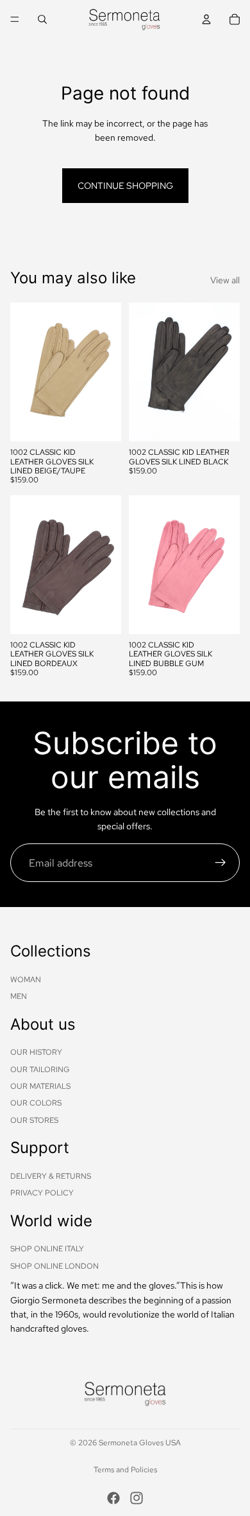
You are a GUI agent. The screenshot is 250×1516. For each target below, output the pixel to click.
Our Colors (36, 1103)
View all (225, 280)
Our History (36, 1052)
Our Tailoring (40, 1069)
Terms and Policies (125, 1470)
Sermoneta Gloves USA (140, 1443)
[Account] (206, 19)
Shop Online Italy (47, 1249)
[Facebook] (113, 1498)
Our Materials (40, 1086)
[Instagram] (136, 1498)
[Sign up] (220, 862)
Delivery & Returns (50, 1176)
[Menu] (14, 19)
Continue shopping (125, 185)
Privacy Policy (42, 1193)
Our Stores (34, 1120)
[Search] (42, 19)
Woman (25, 979)
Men (18, 996)
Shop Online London (54, 1266)
